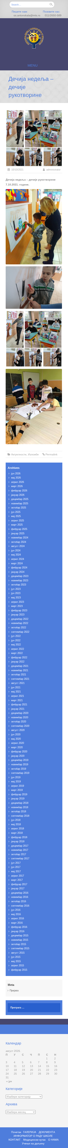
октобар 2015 (18, 944)
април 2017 (17, 875)
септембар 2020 (20, 725)
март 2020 (17, 747)
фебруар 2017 (19, 884)
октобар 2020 (18, 721)
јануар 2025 (17, 533)
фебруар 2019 (19, 794)
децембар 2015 (19, 935)
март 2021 (17, 700)
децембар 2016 (19, 892)
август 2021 (18, 683)
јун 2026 (15, 473)
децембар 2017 (19, 845)
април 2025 (17, 520)
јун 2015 (15, 956)
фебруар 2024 (19, 567)
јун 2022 (15, 640)
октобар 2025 (18, 507)
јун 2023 (15, 593)
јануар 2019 (17, 798)
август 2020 (18, 730)
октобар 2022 (18, 627)
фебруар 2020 (19, 751)
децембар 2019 (19, 760)
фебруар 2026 (19, 490)
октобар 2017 (18, 854)
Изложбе (33, 454)
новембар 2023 (19, 580)
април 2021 (17, 696)
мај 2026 (16, 477)
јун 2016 (15, 909)
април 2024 (17, 559)
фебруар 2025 (19, 529)
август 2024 (18, 546)
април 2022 (17, 648)
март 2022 (17, 653)
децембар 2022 (19, 619)
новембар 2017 (19, 850)
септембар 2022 (20, 631)
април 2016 (17, 918)
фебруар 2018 (19, 837)
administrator (53, 169)
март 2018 (17, 832)
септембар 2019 (20, 773)
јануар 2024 (17, 571)
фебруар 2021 (19, 704)
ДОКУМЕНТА (47, 1132)
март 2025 (17, 524)
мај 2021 (16, 691)
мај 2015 (16, 961)
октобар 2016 (18, 901)
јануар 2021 (17, 708)
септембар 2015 (20, 948)
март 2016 (17, 922)
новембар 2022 (19, 623)
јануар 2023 (17, 614)
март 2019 (17, 790)
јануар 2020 (17, 755)
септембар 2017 (20, 858)
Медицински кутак (34, 1139)
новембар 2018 (19, 807)
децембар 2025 (19, 499)
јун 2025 (15, 512)
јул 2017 (16, 862)
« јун (9, 1081)
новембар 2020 (19, 717)
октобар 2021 (18, 674)
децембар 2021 (19, 666)
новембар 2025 (19, 503)
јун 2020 (15, 734)
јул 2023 (16, 589)
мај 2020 (16, 738)
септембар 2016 (20, 905)
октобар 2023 (18, 584)
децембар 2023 (19, 576)
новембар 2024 (19, 537)
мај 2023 (16, 597)
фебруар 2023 (19, 610)
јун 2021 (15, 687)
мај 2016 (16, 914)
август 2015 (18, 952)
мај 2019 (16, 781)
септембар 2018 (20, 815)
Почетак (16, 1132)
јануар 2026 (17, 494)
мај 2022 (16, 644)
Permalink (51, 454)
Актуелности (18, 454)
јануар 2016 (17, 931)
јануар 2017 (17, 888)
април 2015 (17, 965)
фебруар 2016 (19, 927)
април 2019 (17, 785)
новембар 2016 (19, 897)
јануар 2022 (17, 661)
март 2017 (17, 879)
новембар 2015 (19, 939)
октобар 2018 (18, 811)
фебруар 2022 (19, 657)
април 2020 (17, 743)
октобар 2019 (18, 768)
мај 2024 (16, 554)
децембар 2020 (19, 713)
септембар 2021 (20, 678)
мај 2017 (16, 871)
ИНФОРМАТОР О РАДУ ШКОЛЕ (33, 1135)
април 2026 (17, 482)
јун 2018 (15, 820)
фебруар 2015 (19, 969)
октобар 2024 (18, 542)
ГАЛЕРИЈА (29, 1132)
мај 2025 (16, 516)
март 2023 (17, 606)
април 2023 (17, 601)
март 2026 (17, 486)
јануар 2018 (17, 841)
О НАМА (53, 1139)
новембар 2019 (19, 764)
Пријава (14, 990)
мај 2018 (16, 824)
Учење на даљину (33, 1143)
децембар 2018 (19, 802)
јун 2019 (15, 777)
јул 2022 (16, 636)
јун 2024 (15, 550)
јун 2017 (15, 867)
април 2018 (17, 828)
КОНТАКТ (14, 1139)
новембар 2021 (19, 670)
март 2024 (17, 563)
